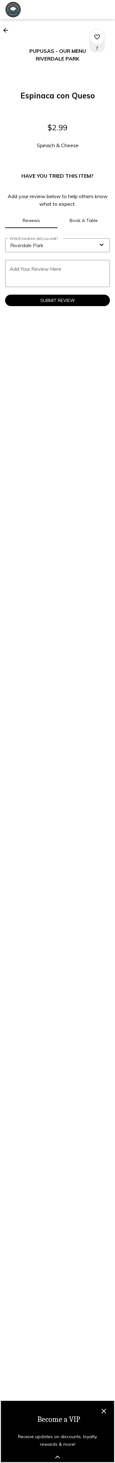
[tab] (31, 220)
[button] (7, 30)
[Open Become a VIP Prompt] (57, 1457)
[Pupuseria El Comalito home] (34, 10)
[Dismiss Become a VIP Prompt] (103, 1411)
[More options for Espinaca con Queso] (97, 37)
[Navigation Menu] (106, 9)
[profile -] (90, 9)
